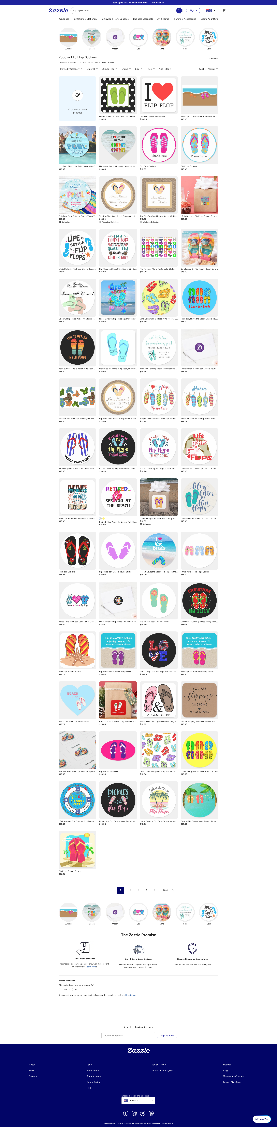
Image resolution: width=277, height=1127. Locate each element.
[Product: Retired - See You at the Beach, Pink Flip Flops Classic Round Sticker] (118, 497)
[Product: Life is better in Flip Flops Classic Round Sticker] (199, 497)
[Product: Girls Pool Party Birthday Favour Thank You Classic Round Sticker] (77, 195)
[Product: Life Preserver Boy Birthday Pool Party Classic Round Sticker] (77, 800)
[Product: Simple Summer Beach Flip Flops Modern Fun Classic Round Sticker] (159, 397)
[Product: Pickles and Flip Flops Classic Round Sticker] (118, 800)
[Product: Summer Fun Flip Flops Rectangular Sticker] (77, 397)
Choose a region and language (135, 1096)
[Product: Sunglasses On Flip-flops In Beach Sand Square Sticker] (199, 248)
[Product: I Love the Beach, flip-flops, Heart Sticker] (118, 145)
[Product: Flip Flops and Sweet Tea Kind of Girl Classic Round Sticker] (118, 248)
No (76, 989)
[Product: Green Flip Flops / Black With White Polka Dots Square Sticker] (118, 95)
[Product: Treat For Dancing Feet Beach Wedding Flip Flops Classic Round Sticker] (159, 347)
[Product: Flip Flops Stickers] (159, 145)
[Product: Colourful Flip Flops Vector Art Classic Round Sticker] (77, 298)
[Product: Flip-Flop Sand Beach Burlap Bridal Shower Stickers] (118, 397)
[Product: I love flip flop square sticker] (159, 95)
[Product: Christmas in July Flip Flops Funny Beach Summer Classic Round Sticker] (199, 600)
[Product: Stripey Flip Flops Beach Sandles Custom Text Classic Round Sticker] (77, 447)
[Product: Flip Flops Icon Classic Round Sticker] (118, 551)
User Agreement (153, 1123)
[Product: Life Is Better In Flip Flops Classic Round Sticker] (199, 347)
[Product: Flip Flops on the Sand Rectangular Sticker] (199, 95)
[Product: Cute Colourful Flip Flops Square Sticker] (159, 750)
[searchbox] (127, 10)
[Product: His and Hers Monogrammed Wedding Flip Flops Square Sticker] (159, 700)
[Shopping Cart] (224, 10)
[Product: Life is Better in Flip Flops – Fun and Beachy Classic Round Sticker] (118, 600)
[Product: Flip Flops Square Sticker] (77, 650)
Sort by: (202, 69)
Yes (65, 989)
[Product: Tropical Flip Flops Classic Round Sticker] (199, 800)
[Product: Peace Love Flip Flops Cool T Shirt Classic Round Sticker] (77, 600)
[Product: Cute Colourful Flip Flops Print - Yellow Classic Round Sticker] (159, 298)
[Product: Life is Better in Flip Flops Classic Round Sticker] (77, 248)
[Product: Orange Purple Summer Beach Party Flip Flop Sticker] (159, 497)
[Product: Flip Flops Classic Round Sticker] (159, 600)
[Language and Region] (211, 10)
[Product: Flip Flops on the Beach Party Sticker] (118, 650)
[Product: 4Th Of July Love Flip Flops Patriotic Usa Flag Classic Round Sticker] (159, 650)
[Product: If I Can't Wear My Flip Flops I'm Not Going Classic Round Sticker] (118, 447)
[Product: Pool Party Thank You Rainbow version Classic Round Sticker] (77, 145)
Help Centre (130, 995)
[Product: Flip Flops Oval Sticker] (118, 750)
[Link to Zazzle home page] (59, 10)
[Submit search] (179, 10)
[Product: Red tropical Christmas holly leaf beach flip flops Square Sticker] (118, 700)
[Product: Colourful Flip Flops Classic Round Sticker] (199, 750)
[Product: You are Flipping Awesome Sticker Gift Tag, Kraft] (199, 700)
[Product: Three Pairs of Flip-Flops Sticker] (199, 551)
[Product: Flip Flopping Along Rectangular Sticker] (159, 248)
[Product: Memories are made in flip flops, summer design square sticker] (118, 347)
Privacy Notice (167, 1123)
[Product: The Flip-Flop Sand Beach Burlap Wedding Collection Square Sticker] (159, 195)
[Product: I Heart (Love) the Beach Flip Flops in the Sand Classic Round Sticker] (159, 551)
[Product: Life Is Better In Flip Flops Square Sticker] (118, 298)
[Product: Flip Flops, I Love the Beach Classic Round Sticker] (199, 298)
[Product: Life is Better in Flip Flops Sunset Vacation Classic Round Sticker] (159, 800)
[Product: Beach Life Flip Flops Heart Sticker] (77, 700)
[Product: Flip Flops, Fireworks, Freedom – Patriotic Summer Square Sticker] (77, 497)
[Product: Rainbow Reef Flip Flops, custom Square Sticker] (77, 750)
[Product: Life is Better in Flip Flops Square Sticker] (199, 195)
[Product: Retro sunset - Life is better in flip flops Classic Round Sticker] (77, 347)
